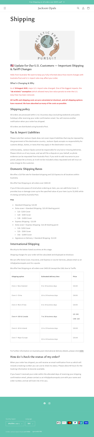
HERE (81, 351)
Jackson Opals (14, 432)
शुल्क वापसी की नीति (37, 431)
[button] (4, 8)
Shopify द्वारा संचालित (24, 432)
